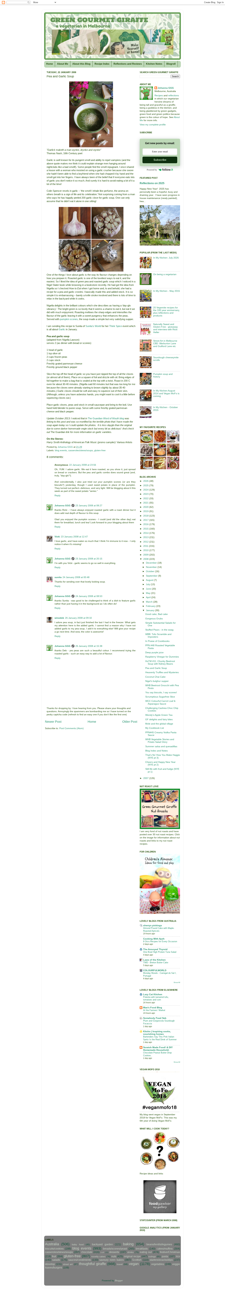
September (152, 576)
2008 (146, 559)
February (151, 606)
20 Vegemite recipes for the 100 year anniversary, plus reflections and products (166, 311)
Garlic (62, 329)
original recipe (132, 1256)
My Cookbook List (154, 728)
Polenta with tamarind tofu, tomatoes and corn (156, 998)
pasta (165, 1256)
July (148, 584)
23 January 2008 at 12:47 (74, 536)
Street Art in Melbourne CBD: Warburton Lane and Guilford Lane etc (165, 343)
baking (128, 1244)
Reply (57, 495)
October (150, 571)
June (149, 589)
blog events (61, 450)
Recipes (159, 95)
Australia (52, 1244)
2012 (146, 542)
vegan (134, 1264)
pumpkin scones (69, 319)
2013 (146, 537)
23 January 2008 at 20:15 (88, 558)
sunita (58, 577)
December (151, 563)
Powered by (152, 169)
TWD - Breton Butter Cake (155, 962)
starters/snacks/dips (161, 1259)
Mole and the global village (159, 724)
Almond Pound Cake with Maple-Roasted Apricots (158, 929)
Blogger (119, 1280)
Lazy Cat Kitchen (152, 994)
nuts (113, 1256)
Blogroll (171, 63)
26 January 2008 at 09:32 (78, 618)
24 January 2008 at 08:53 (88, 596)
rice (178, 1256)
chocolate (86, 1252)
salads (56, 1259)
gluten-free (100, 450)
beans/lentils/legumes (159, 1244)
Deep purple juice (154, 652)
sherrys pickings (152, 925)
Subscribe (160, 159)
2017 (146, 520)
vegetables (157, 1264)
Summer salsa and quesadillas (161, 746)
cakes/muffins (165, 1248)
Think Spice (115, 326)
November (151, 567)
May (148, 593)
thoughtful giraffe (92, 1264)
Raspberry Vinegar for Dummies (162, 657)
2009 (146, 555)
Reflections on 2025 (152, 183)
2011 (146, 546)
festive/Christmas (170, 1252)
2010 (146, 550)
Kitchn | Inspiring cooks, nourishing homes (157, 1032)
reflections (173, 95)
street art (68, 1264)
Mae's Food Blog (152, 1007)
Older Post (129, 721)
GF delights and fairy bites (159, 719)
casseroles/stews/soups (80, 450)
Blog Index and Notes (156, 751)
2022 (146, 498)
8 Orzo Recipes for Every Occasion (160, 941)
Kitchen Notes (154, 63)
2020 (146, 507)
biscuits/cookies (54, 1248)
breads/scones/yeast (115, 1248)
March (149, 602)
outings (152, 1256)
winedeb (59, 618)
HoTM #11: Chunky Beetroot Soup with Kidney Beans (160, 662)
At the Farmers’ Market (154, 1010)
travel (120, 1264)
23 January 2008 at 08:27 (88, 505)
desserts (114, 1252)
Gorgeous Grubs (154, 618)
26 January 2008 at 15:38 (88, 646)
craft (102, 1252)
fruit (54, 1256)
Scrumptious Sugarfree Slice (160, 697)
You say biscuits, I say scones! (161, 692)
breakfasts (142, 1248)
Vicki (57, 536)
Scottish (136, 1259)
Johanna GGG (62, 505)
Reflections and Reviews (127, 63)
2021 (146, 503)
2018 (146, 516)
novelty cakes (98, 1256)
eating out (146, 1252)
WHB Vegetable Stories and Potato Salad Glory (159, 740)
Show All (177, 982)
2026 (146, 481)
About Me (62, 63)
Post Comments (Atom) (71, 728)
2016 (146, 524)
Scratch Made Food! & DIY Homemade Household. (158, 1048)
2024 (146, 490)
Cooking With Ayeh (154, 939)
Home (49, 63)
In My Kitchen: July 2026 (166, 258)
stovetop (50, 1264)
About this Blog (81, 63)
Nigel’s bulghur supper (157, 681)
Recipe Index (102, 63)
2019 (146, 511)
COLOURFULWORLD (154, 970)
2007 (146, 778)
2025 (146, 485)
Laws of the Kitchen (154, 960)
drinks (130, 1252)
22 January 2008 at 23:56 (82, 465)
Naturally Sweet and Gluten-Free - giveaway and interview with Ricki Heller (165, 328)
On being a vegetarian (164, 274)
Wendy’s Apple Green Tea (158, 715)
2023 (146, 494)
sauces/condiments (79, 1259)
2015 (146, 529)
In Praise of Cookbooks (157, 641)
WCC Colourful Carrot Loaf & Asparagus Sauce (160, 702)
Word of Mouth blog (113, 418)
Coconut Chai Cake (155, 677)
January (150, 610)
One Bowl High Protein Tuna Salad (159, 952)
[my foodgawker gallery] (159, 1212)
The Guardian (95, 418)
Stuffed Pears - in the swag (159, 630)
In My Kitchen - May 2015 (166, 291)
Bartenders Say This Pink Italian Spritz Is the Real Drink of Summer (160, 1038)
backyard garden (102, 1244)
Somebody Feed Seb (154, 1018)
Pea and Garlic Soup (156, 668)
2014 (146, 533)
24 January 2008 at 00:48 (76, 577)
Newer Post (53, 721)
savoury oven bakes (111, 1259)
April (148, 597)
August (150, 580)
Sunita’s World (93, 326)
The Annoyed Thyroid (155, 949)
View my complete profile (153, 124)
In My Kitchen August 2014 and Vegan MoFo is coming (166, 393)
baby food (78, 1244)
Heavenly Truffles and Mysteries (162, 672)
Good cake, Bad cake (156, 614)
